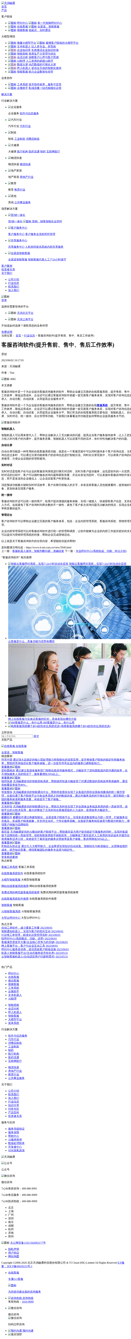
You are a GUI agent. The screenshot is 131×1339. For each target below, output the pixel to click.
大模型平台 (15, 1019)
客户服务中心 (16, 234)
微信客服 (13, 980)
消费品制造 (33, 138)
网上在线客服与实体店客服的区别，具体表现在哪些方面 (42, 718)
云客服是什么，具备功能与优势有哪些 (31, 641)
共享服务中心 (16, 246)
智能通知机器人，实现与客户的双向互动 (25, 931)
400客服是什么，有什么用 (58, 722)
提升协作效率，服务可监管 (45, 84)
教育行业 (19, 189)
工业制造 (19, 138)
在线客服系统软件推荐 (15, 898)
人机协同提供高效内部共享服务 (44, 246)
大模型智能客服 (10, 879)
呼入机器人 (24, 68)
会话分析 (22, 57)
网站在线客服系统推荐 (15, 886)
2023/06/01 (46, 927)
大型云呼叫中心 (10, 917)
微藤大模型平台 (26, 42)
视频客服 (22, 30)
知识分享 (13, 1105)
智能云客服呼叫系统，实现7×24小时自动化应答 (98, 563)
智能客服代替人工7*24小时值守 (47, 259)
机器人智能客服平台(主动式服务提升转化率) (28, 952)
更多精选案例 (9, 857)
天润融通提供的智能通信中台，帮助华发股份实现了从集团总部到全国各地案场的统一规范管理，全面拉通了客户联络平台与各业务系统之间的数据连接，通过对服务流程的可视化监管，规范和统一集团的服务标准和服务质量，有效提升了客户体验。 (65, 796)
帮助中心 (13, 1136)
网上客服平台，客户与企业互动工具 (23, 945)
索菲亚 (5, 831)
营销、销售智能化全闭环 (47, 221)
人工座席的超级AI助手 (39, 60)
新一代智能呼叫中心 (50, 22)
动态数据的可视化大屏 (42, 64)
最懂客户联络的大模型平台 (62, 42)
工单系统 (22, 84)
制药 (43, 151)
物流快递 (25, 164)
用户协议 (13, 1252)
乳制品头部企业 (10, 846)
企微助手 (22, 88)
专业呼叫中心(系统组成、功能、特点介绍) (101, 551)
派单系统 (13, 1023)
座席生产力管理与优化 (42, 53)
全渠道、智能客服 (48, 26)
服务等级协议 (16, 1128)
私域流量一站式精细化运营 (45, 88)
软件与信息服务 (29, 113)
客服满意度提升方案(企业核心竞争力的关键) (28, 942)
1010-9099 (28, 1301)
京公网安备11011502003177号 (28, 1242)
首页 (4, 6)
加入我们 (13, 290)
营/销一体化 (15, 221)
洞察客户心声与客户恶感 (44, 57)
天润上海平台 (25, 319)
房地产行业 (26, 176)
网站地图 (13, 1256)
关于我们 (6, 273)
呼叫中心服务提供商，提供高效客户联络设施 (28, 949)
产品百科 (13, 1112)
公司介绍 (13, 279)
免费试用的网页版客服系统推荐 (20, 892)
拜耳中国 (6, 759)
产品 (4, 10)
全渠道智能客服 (17, 259)
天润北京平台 (25, 312)
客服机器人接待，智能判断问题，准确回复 (38, 551)
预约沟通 (28, 1330)
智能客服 (22, 71)
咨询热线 (28, 1298)
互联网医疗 (53, 151)
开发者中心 (15, 1146)
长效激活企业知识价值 (45, 50)
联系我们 (13, 286)
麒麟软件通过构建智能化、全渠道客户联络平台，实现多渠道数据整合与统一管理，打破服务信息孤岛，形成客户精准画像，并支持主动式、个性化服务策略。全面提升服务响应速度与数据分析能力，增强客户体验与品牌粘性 (65, 821)
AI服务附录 (15, 1139)
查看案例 (6, 766)
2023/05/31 (62, 952)
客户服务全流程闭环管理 (40, 234)
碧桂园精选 (8, 770)
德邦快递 (6, 781)
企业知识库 (24, 50)
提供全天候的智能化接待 (46, 68)
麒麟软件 (6, 817)
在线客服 (22, 26)
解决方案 (6, 94)
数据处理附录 (16, 1143)
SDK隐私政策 (16, 1150)
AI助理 (21, 60)
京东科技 (6, 806)
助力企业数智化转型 (41, 71)
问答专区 (13, 1108)
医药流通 (34, 151)
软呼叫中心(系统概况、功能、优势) (22, 938)
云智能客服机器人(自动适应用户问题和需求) (28, 956)
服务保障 (13, 1132)
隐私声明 (13, 1249)
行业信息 (13, 283)
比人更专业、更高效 (43, 46)
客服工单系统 (9, 866)
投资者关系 (8, 269)
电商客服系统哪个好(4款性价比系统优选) (86, 726)
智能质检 (22, 53)
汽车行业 (25, 126)
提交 (36, 736)
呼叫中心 (22, 22)
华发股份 (6, 792)
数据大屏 (22, 64)
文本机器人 (24, 46)
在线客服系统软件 (12, 873)
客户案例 (6, 265)
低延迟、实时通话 (39, 30)
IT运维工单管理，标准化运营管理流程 (24, 934)
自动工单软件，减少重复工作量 (20, 927)
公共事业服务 (22, 202)
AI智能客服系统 (11, 911)
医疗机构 (22, 151)
